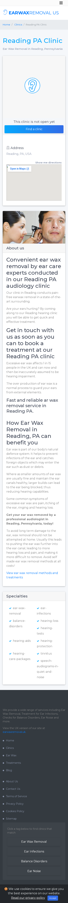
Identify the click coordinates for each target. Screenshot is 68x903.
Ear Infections (34, 851)
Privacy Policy (15, 803)
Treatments (13, 762)
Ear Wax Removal (34, 841)
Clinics (10, 748)
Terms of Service (16, 796)
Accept (52, 898)
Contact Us (13, 788)
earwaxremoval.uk (14, 732)
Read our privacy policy (28, 898)
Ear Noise (34, 871)
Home (6, 24)
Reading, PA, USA (18, 154)
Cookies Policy (15, 811)
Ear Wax (11, 755)
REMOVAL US (34, 12)
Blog (9, 770)
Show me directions (48, 162)
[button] (6, 227)
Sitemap (11, 818)
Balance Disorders (34, 861)
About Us (12, 781)
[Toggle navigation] (61, 3)
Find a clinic (34, 129)
